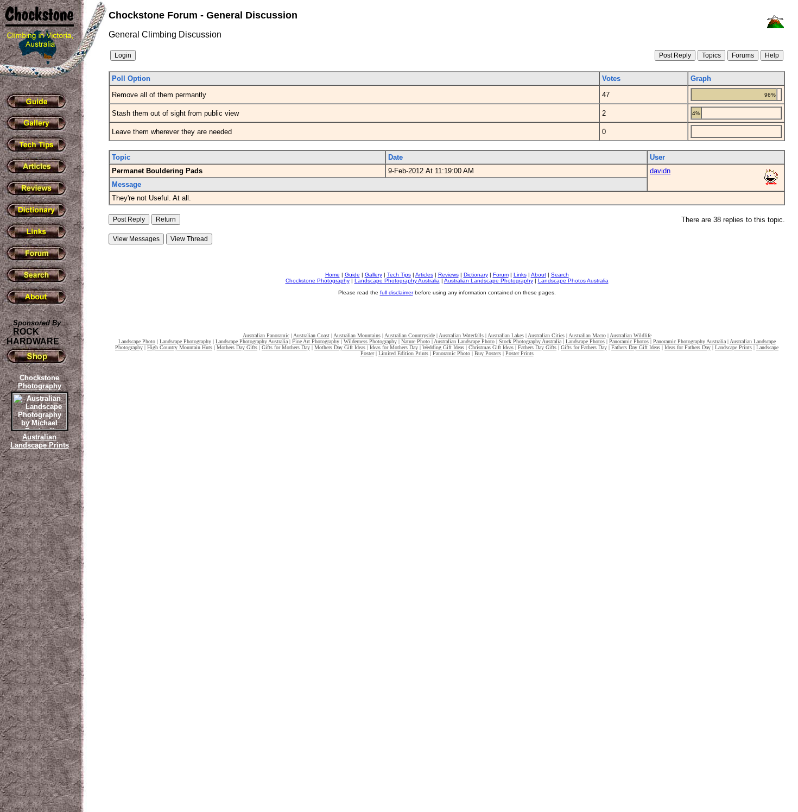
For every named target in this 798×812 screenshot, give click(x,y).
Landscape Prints (733, 347)
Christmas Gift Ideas (491, 347)
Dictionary (476, 275)
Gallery (373, 275)
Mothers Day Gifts (237, 347)
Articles (424, 275)
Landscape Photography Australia (397, 281)
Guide (352, 275)
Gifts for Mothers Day (286, 347)
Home (332, 275)
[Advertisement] (38, 638)
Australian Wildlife (630, 335)
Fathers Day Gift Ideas (635, 347)
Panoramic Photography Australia (689, 341)
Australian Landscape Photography (488, 281)
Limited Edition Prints (403, 353)
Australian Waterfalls (461, 335)
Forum (501, 275)
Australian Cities (546, 335)
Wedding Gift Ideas (443, 347)
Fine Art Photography (315, 341)
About (538, 275)
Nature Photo (415, 341)
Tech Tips (399, 275)
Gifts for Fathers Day (584, 347)
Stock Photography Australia (530, 341)
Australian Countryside (409, 335)
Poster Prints (519, 353)
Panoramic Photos (629, 341)
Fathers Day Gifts (537, 347)
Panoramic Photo (451, 353)
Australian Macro (587, 335)
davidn (660, 171)
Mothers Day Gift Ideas (339, 347)
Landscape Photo (136, 341)
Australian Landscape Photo (464, 341)
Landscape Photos (585, 341)
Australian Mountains (357, 335)
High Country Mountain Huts (179, 347)
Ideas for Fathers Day (687, 347)
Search (560, 275)
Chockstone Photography (318, 281)
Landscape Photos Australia (573, 281)
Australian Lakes (505, 335)
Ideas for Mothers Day (394, 347)
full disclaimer (396, 292)
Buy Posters (487, 353)
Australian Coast (311, 335)
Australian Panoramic (266, 335)
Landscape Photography (185, 341)
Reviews (448, 275)
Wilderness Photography (370, 341)
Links (520, 275)
